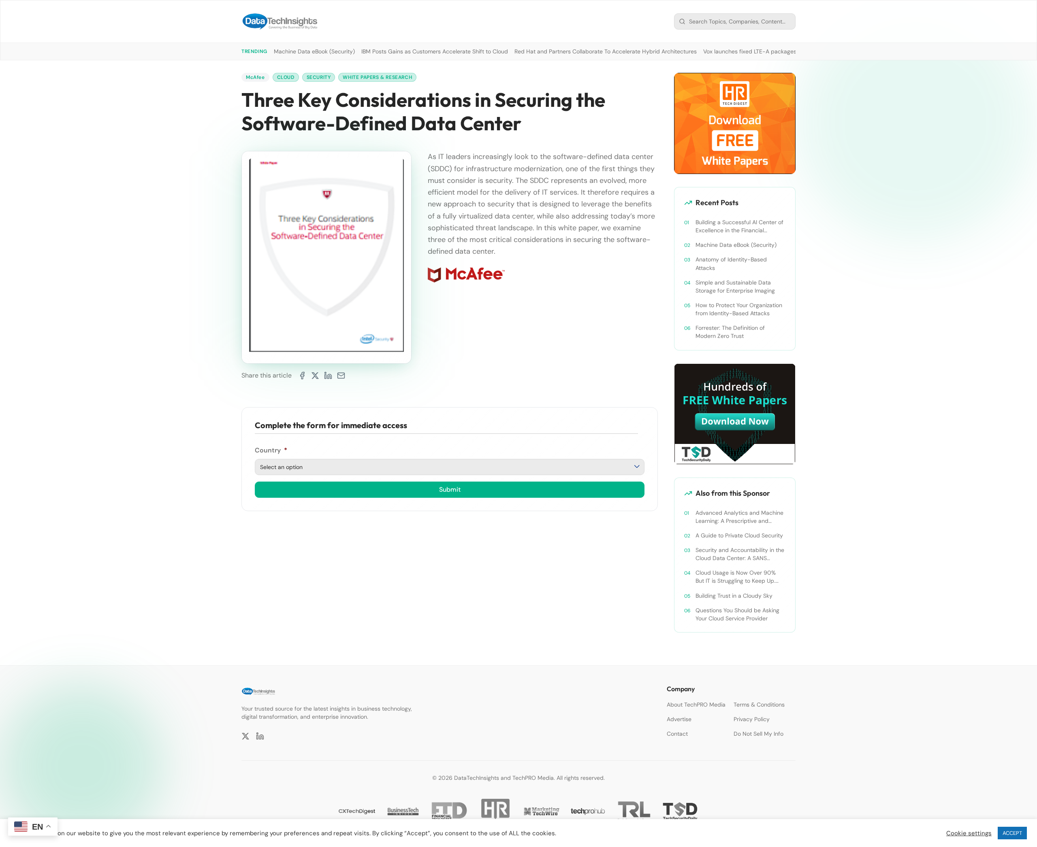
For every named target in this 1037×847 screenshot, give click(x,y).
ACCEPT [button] (1012, 833)
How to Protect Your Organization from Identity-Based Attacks (739, 309)
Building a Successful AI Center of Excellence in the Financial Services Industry (739, 226)
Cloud (285, 77)
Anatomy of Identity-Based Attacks (731, 263)
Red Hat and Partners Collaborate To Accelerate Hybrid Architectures (605, 51)
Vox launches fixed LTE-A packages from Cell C (765, 51)
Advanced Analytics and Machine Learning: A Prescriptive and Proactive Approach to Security (739, 517)
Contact (677, 733)
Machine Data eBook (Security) (314, 51)
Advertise (679, 719)
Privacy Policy (752, 719)
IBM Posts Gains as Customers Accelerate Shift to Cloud (434, 51)
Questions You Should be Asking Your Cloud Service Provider (737, 614)
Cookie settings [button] (969, 833)
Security (319, 77)
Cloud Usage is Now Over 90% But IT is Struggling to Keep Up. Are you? (736, 577)
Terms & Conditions (759, 704)
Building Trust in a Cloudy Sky (734, 595)
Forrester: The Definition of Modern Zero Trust (730, 332)
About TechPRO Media (696, 704)
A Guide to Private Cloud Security (739, 535)
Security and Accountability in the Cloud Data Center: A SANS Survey (740, 554)
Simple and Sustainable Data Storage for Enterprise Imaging (735, 286)
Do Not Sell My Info (758, 733)
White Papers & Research (377, 77)
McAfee (255, 77)
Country (271, 450)
